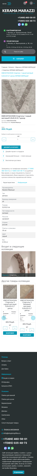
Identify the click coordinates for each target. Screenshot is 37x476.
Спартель (13, 275)
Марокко (5, 275)
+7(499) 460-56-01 (26, 17)
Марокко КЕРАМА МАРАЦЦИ (25, 67)
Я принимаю (18, 472)
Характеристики (9, 182)
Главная (4, 67)
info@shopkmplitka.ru (11, 433)
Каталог (11, 67)
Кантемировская (13, 30)
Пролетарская (12, 41)
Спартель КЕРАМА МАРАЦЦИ (12, 70)
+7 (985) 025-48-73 (18, 171)
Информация (22, 182)
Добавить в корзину (11, 147)
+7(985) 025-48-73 (26, 21)
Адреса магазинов (11, 429)
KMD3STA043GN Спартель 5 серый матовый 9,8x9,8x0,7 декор (10, 304)
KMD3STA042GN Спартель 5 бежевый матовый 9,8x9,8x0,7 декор (27, 305)
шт (18, 136)
